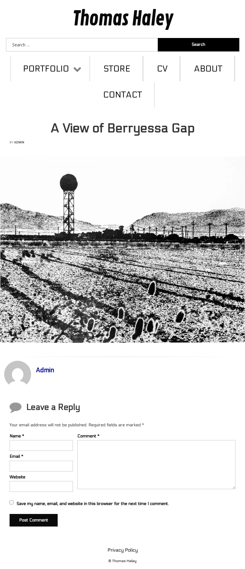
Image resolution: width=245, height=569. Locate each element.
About (208, 69)
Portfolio (46, 69)
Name (17, 436)
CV (162, 69)
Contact (122, 95)
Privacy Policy (123, 550)
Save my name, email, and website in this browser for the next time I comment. (93, 503)
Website (17, 477)
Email (16, 456)
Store (117, 69)
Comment (88, 436)
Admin (19, 142)
